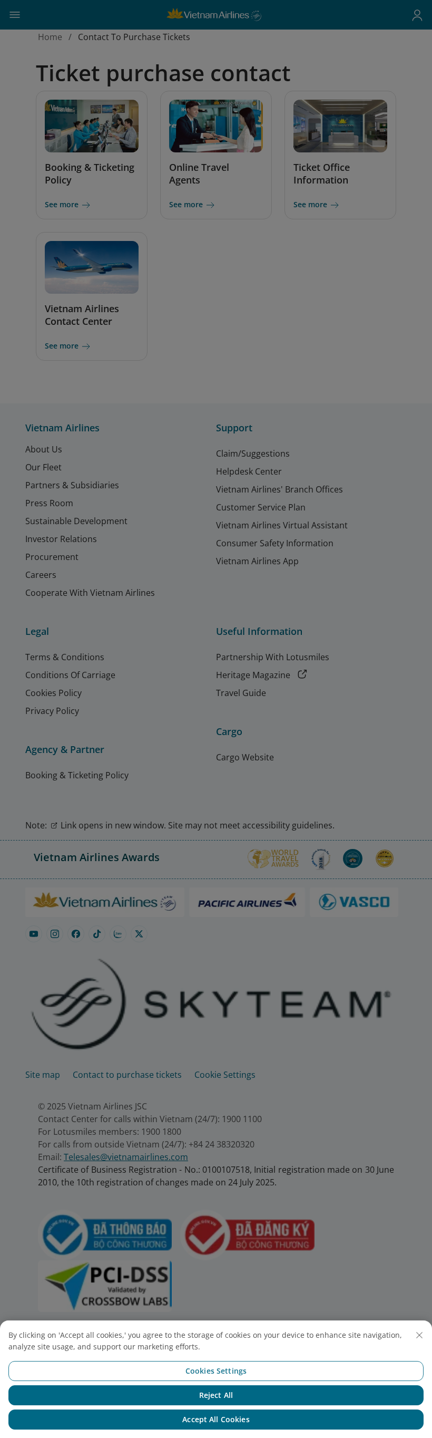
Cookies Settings (216, 1371)
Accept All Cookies (216, 1419)
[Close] (419, 1335)
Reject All (216, 1395)
